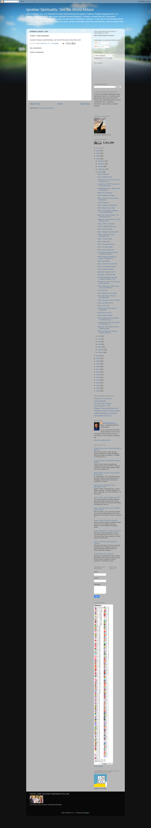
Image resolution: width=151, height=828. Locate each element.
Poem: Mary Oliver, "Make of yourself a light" (106, 296)
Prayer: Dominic (102, 290)
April (99, 344)
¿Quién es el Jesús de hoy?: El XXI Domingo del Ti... (108, 220)
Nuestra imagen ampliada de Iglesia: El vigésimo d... (106, 257)
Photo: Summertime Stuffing (106, 266)
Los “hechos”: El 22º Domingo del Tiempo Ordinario (108, 184)
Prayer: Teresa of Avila (104, 239)
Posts (98, 43)
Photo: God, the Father (104, 229)
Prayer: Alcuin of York (104, 312)
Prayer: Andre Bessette (104, 315)
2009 (98, 391)
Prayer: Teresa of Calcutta (106, 224)
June (99, 339)
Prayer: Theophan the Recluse (107, 264)
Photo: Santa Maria (103, 261)
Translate (109, 58)
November (101, 164)
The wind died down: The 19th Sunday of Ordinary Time (107, 278)
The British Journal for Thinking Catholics (107, 411)
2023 (98, 159)
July (99, 336)
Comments (100, 46)
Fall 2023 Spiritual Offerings (106, 226)
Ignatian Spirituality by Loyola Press (105, 413)
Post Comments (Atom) (46, 108)
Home (60, 104)
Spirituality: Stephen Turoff (106, 272)
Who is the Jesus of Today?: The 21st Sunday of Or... (108, 215)
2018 (98, 366)
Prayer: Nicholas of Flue (105, 303)
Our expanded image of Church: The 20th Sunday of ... (107, 253)
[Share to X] (71, 43)
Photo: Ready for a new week (107, 293)
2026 (98, 150)
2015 (98, 374)
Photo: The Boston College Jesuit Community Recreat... (108, 286)
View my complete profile (102, 440)
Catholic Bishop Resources (102, 416)
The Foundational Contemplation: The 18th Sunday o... (108, 318)
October (101, 166)
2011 (98, 385)
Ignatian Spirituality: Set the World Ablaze (60, 9)
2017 (98, 369)
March (100, 347)
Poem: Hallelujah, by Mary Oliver (108, 232)
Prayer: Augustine (103, 202)
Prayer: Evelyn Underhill (105, 269)
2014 (98, 377)
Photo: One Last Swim (104, 193)
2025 (98, 153)
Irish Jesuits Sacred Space (102, 403)
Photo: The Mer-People (105, 247)
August (100, 172)
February (101, 350)
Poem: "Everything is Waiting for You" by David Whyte (107, 211)
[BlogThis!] (69, 43)
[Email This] (67, 43)
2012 (98, 383)
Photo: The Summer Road (106, 244)
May (99, 341)
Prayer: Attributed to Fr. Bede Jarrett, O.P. (107, 531)
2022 (98, 356)
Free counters (98, 766)
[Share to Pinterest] (75, 43)
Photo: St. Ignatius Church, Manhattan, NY (106, 235)
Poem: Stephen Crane (104, 177)
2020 (98, 361)
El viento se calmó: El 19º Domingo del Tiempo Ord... (108, 282)
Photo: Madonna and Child (106, 208)
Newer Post (35, 104)
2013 (98, 380)
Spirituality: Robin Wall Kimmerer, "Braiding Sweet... (108, 327)
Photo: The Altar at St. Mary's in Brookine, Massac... (107, 332)
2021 (98, 358)
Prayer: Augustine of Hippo (106, 195)
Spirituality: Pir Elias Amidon (106, 274)
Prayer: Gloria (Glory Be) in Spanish (105, 520)
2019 (98, 364)
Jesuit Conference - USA (102, 406)
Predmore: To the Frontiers (103, 398)
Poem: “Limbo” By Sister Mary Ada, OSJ (107, 497)
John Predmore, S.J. (110, 423)
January (101, 352)
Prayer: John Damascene (105, 250)
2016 (98, 372)
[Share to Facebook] (73, 43)
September (101, 169)
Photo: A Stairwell (103, 174)
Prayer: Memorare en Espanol (104, 554)
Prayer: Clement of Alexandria (107, 205)
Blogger (86, 813)
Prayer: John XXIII (103, 305)
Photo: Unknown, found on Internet (108, 300)
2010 (98, 388)
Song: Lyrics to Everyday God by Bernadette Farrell (104, 486)
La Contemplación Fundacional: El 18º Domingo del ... (108, 323)
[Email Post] (63, 43)
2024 (98, 156)
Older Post (84, 104)
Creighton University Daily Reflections (106, 408)
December (101, 161)
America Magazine (100, 401)
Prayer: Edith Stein (103, 241)
